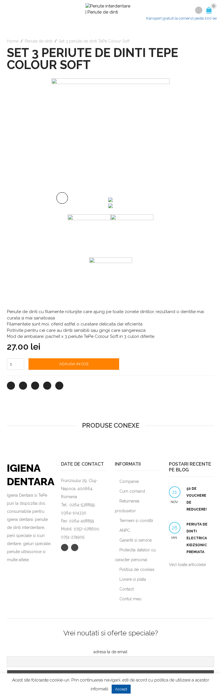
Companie (129, 481)
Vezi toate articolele (187, 564)
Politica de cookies (137, 569)
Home (12, 41)
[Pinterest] (35, 386)
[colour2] (110, 137)
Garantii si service (135, 540)
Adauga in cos (73, 364)
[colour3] (110, 205)
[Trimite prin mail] (59, 386)
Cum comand (132, 491)
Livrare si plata (132, 579)
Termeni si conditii (136, 520)
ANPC (124, 530)
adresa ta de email (110, 652)
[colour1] (110, 199)
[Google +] (47, 386)
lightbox (62, 198)
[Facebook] (23, 386)
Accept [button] (121, 689)
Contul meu (130, 599)
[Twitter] (11, 386)
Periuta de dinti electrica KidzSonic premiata (196, 538)
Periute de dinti (38, 41)
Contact (126, 589)
